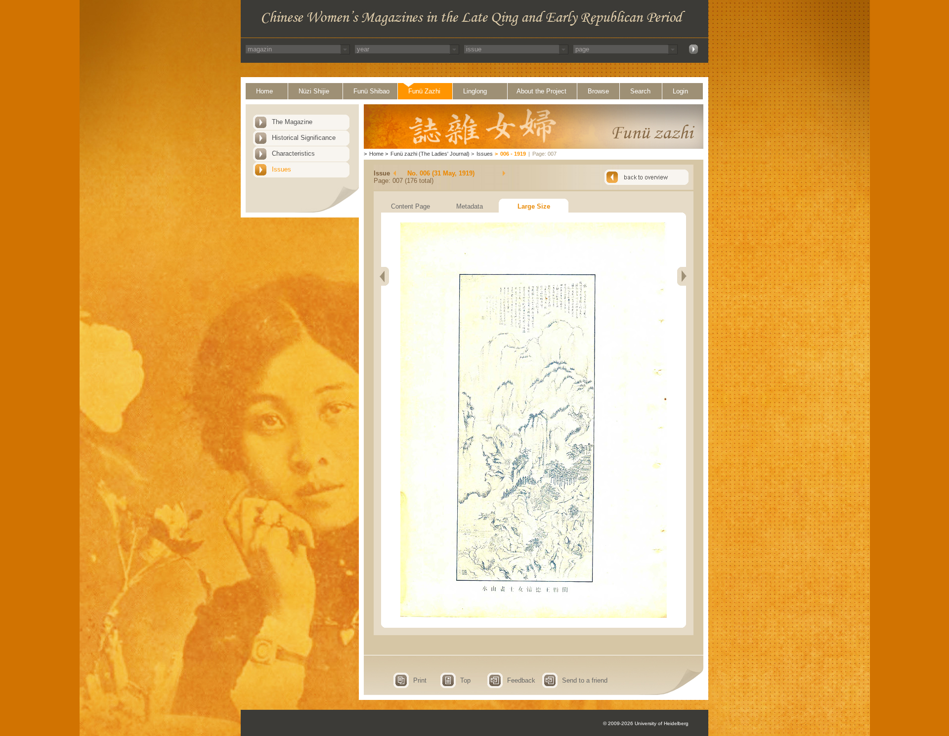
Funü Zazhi (424, 91)
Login (680, 91)
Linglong (475, 91)
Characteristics (293, 153)
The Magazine (292, 122)
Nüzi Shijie (314, 91)
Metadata (469, 206)
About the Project (541, 91)
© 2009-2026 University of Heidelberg (646, 723)
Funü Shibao (371, 91)
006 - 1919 (513, 154)
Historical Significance (304, 137)
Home (264, 91)
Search (640, 91)
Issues (281, 169)
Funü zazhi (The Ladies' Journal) (430, 154)
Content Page (410, 206)
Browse (598, 91)
